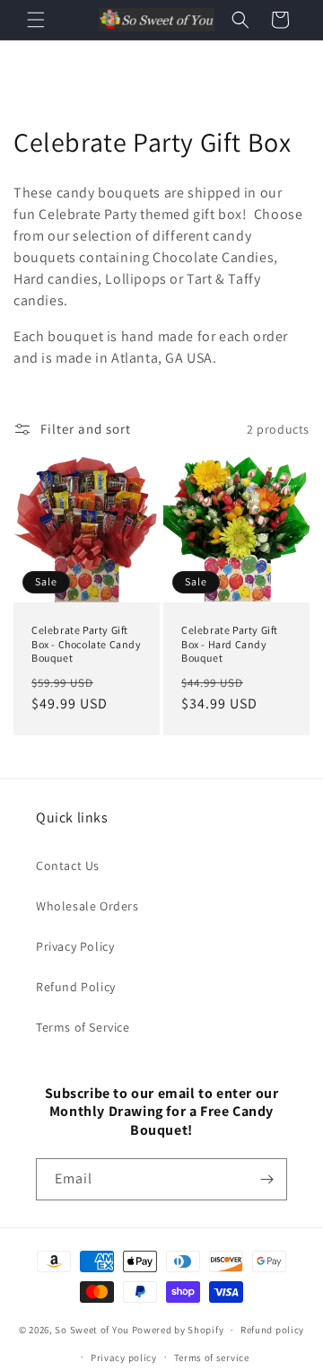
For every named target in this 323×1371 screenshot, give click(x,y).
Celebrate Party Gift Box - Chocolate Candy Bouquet (86, 643)
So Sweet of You (92, 1329)
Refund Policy (76, 987)
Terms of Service (83, 1027)
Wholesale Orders (87, 906)
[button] (36, 20)
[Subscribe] (266, 1179)
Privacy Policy (75, 946)
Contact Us (68, 865)
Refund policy (272, 1329)
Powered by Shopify (178, 1329)
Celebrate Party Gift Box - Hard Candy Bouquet (229, 643)
